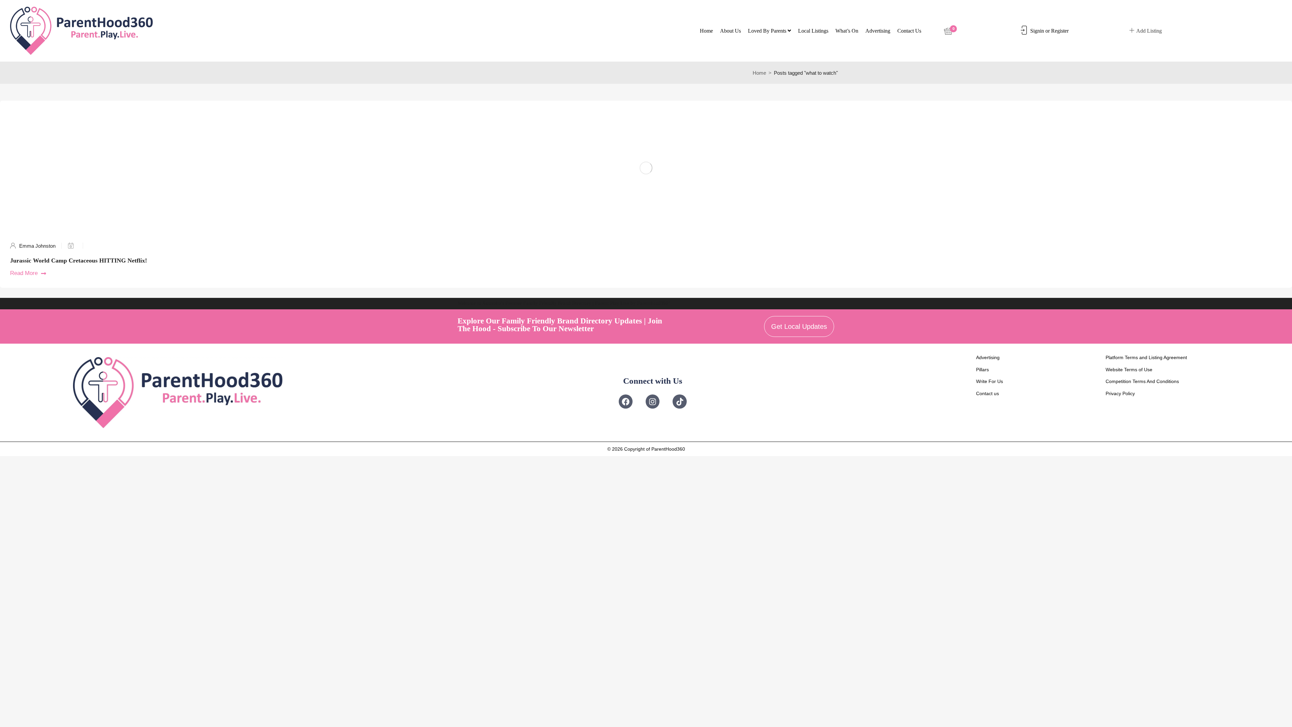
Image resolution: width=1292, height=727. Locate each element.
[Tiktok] (679, 401)
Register (1060, 31)
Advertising (877, 31)
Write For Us (989, 381)
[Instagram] (652, 401)
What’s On (846, 31)
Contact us (909, 31)
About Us (730, 31)
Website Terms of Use (1129, 369)
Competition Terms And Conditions (1142, 381)
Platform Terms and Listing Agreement (1146, 357)
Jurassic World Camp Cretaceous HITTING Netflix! (78, 260)
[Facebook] (626, 401)
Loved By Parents (768, 31)
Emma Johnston (37, 246)
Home (706, 31)
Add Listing (1149, 31)
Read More (24, 273)
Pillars (982, 369)
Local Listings (813, 31)
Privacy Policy (1120, 393)
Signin (1037, 31)
